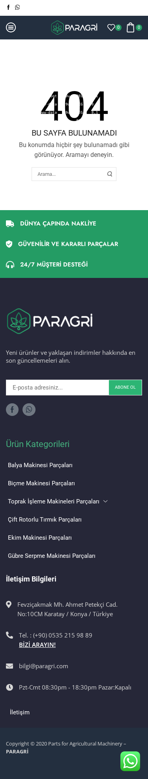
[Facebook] (8, 8)
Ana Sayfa (19, 49)
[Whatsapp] (17, 8)
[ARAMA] (110, 174)
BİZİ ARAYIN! (37, 645)
